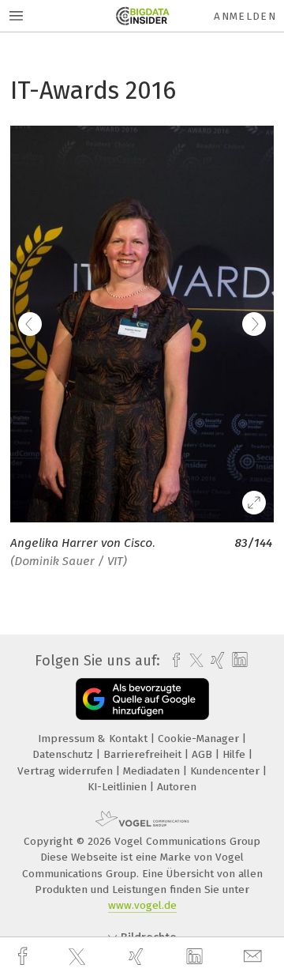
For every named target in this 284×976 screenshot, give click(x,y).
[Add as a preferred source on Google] (142, 699)
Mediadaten (153, 771)
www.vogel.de (142, 905)
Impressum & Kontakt (94, 738)
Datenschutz (64, 754)
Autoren (176, 786)
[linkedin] (196, 957)
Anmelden (245, 16)
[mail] (255, 956)
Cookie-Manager (200, 738)
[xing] (138, 957)
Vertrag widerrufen (66, 771)
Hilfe (235, 754)
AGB (203, 754)
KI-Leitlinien (119, 786)
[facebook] (24, 956)
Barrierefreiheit (144, 754)
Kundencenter (226, 771)
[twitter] (79, 957)
